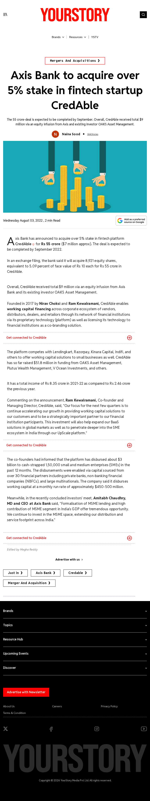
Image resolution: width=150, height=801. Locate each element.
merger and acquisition (27, 583)
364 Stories (92, 134)
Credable (75, 573)
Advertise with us (67, 559)
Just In (13, 573)
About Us (9, 706)
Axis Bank (44, 573)
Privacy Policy (109, 706)
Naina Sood (71, 134)
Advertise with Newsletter (26, 692)
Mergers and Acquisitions (73, 61)
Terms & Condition (14, 713)
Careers (57, 706)
